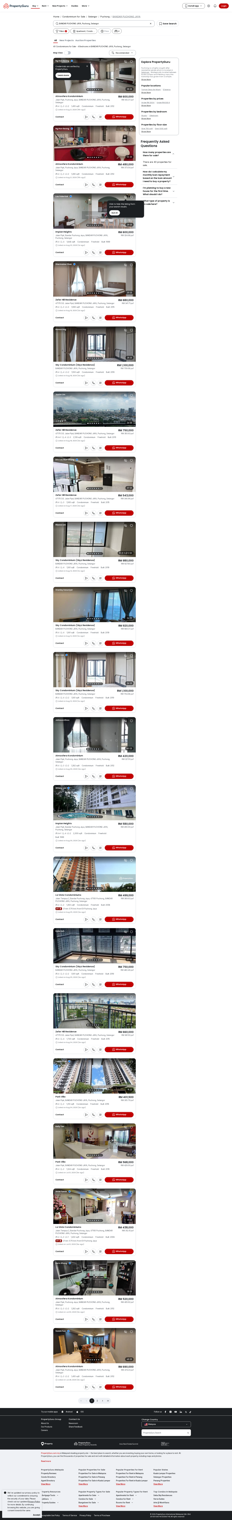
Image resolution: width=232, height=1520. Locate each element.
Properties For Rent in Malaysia (130, 1473)
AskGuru (45, 1499)
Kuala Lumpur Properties (164, 1473)
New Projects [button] (58, 6)
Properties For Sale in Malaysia (92, 1473)
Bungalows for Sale (87, 1503)
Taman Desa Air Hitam (151, 90)
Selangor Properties (162, 1477)
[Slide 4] (94, 89)
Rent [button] (44, 6)
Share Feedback (75, 1427)
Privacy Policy (34, 1501)
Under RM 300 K (163, 103)
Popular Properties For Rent (129, 1469)
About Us (45, 1423)
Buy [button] (34, 6)
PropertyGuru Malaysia (52, 1469)
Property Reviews (48, 1473)
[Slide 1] (87, 89)
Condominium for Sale (73, 16)
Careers (44, 1430)
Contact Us (74, 1419)
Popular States (160, 1469)
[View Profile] (64, 60)
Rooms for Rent (123, 1503)
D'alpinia (167, 90)
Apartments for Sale (87, 1495)
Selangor (92, 16)
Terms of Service (69, 1515)
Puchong (105, 16)
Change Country (150, 1419)
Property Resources (50, 1491)
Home (56, 16)
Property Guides (48, 1503)
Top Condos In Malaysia (165, 1491)
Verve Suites (158, 1499)
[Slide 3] (92, 89)
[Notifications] (215, 6)
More (84, 6)
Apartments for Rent (125, 1495)
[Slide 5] (96, 89)
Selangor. (145, 72)
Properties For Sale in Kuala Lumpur (94, 1481)
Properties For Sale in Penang (92, 1477)
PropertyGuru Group (51, 1419)
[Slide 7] (100, 89)
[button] (55, 40)
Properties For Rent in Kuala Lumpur (132, 1481)
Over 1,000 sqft (161, 129)
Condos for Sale (86, 1499)
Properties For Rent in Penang (129, 1477)
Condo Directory (48, 1477)
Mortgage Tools (48, 1495)
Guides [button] (74, 6)
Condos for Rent (123, 1499)
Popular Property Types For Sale (94, 1491)
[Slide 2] (90, 89)
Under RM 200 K (147, 103)
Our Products (46, 1427)
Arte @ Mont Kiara (161, 1503)
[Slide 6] (98, 89)
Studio (144, 116)
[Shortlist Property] (131, 61)
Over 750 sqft (147, 129)
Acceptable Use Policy (50, 1515)
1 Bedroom (153, 116)
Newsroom (73, 1423)
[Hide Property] (125, 61)
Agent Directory (48, 1481)
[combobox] (104, 24)
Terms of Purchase (102, 1515)
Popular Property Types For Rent (132, 1491)
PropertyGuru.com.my (50, 1453)
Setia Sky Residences (162, 1495)
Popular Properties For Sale (92, 1469)
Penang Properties (161, 1481)
